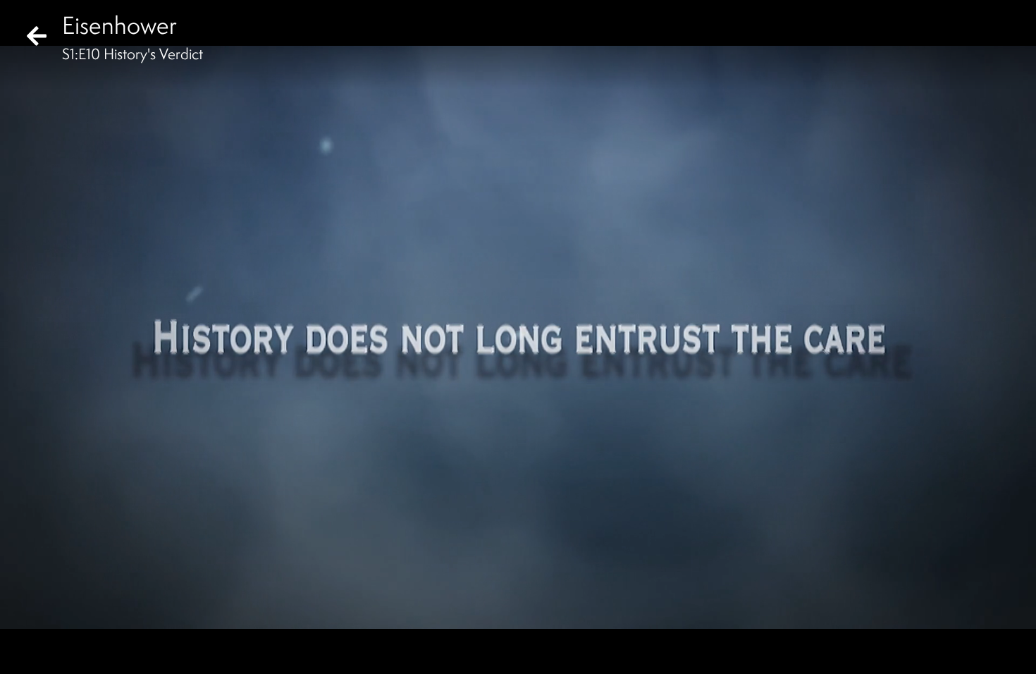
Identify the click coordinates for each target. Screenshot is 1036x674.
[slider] (513, 629)
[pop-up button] (968, 651)
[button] (22, 651)
